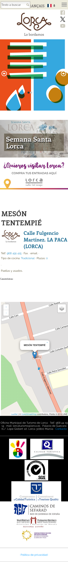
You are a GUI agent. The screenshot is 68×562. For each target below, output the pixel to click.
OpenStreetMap (29, 414)
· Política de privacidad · (34, 554)
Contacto (61, 428)
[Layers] (62, 308)
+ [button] (6, 307)
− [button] (6, 313)
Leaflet (14, 414)
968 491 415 (14, 253)
